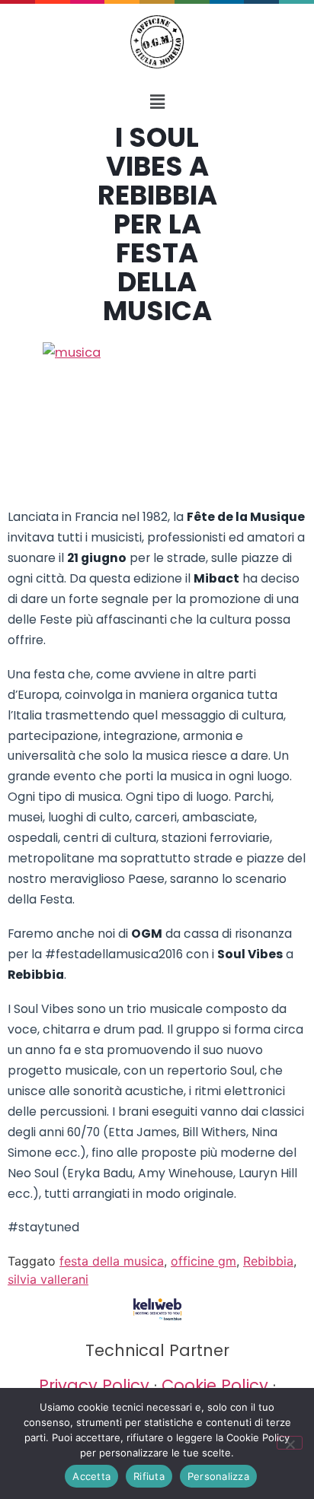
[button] (157, 101)
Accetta (91, 1476)
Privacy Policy (94, 1385)
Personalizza (218, 1476)
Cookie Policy (215, 1385)
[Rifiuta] (290, 1443)
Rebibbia (268, 1261)
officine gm (203, 1261)
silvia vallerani (48, 1279)
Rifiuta (149, 1476)
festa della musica (111, 1261)
